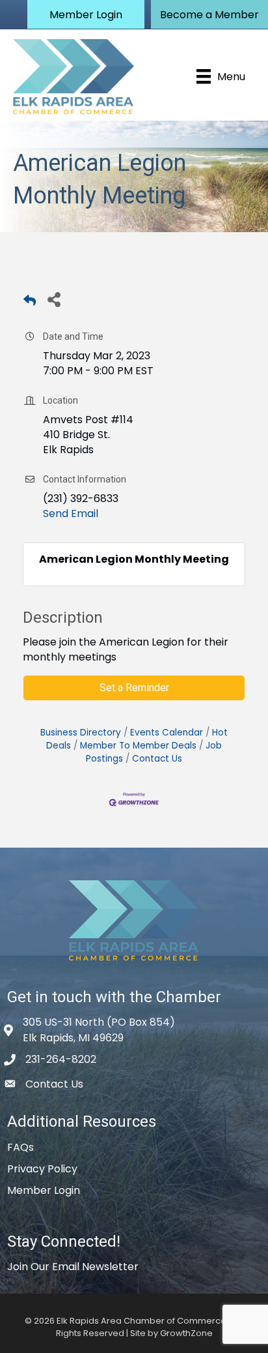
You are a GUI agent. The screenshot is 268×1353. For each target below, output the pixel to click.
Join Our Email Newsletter (73, 1266)
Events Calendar (166, 732)
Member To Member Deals (138, 745)
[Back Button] (29, 303)
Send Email (70, 513)
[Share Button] (53, 299)
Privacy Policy (42, 1168)
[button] (85, 14)
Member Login (43, 1190)
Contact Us (157, 758)
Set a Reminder (134, 687)
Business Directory (80, 732)
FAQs (20, 1147)
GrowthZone (186, 1333)
